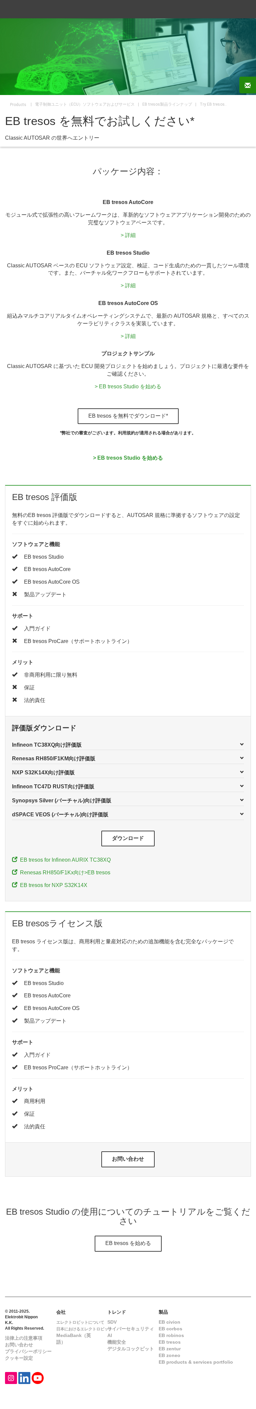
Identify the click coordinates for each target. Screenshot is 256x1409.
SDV (112, 1322)
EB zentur (170, 1348)
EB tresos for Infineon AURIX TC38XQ (64, 860)
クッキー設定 (19, 1358)
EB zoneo (169, 1355)
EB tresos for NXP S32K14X (52, 885)
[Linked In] (24, 1377)
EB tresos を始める (128, 1243)
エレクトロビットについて (80, 1322)
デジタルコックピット (130, 1348)
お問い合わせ (128, 1159)
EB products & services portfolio (196, 1362)
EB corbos (170, 1328)
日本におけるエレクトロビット (84, 1329)
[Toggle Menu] (242, 9)
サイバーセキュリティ (130, 1328)
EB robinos (171, 1335)
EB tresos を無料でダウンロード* (128, 416)
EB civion (169, 1322)
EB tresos (170, 1342)
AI (109, 1335)
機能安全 (116, 1342)
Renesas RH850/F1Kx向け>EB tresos (63, 872)
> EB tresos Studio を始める (128, 386)
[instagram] (11, 1377)
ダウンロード (128, 838)
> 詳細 (128, 235)
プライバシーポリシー (28, 1351)
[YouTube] (38, 1377)
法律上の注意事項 (23, 1338)
